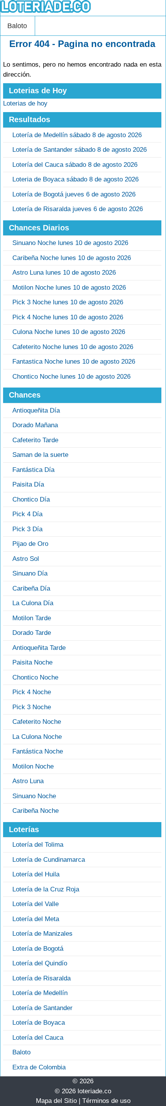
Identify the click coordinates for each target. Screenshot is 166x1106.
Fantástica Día (33, 469)
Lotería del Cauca (37, 1037)
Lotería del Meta (35, 919)
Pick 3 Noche (31, 707)
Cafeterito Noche (36, 721)
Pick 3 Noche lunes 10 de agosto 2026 (67, 302)
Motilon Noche (33, 766)
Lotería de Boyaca (38, 1022)
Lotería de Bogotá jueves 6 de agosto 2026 (74, 194)
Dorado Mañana (35, 425)
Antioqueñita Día (36, 410)
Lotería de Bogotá (37, 948)
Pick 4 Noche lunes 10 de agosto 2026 (67, 317)
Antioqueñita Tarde (39, 647)
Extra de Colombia (39, 1067)
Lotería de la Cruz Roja (45, 889)
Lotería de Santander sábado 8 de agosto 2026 (79, 149)
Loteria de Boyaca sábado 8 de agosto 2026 (75, 179)
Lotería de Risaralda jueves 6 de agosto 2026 (77, 209)
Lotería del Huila (35, 874)
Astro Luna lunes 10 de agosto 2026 (64, 272)
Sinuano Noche (34, 796)
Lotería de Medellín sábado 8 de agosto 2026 (77, 135)
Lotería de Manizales (42, 933)
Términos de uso (106, 1100)
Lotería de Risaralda (41, 978)
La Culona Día (32, 603)
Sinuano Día (29, 573)
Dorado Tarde (31, 632)
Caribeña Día (31, 588)
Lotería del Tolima (37, 844)
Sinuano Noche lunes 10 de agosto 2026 (70, 243)
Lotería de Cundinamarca (48, 859)
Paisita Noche (32, 662)
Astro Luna (28, 781)
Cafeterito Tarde (35, 440)
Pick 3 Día (27, 529)
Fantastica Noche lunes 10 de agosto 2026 (73, 361)
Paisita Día (28, 484)
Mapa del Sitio (56, 1100)
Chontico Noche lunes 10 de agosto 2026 (71, 376)
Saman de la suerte (40, 454)
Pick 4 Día (27, 514)
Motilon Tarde (31, 618)
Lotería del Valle (35, 904)
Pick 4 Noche (31, 692)
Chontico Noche (35, 677)
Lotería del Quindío (39, 963)
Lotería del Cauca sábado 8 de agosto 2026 (74, 164)
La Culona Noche (37, 736)
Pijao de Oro (30, 543)
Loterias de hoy (25, 103)
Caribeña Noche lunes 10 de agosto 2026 (71, 258)
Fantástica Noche (37, 751)
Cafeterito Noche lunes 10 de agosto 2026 (72, 347)
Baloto (17, 26)
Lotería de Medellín (40, 993)
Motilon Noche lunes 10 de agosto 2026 (69, 287)
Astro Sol (25, 558)
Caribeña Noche (35, 810)
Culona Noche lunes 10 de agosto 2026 (68, 332)
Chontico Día (31, 499)
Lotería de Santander (42, 1008)
